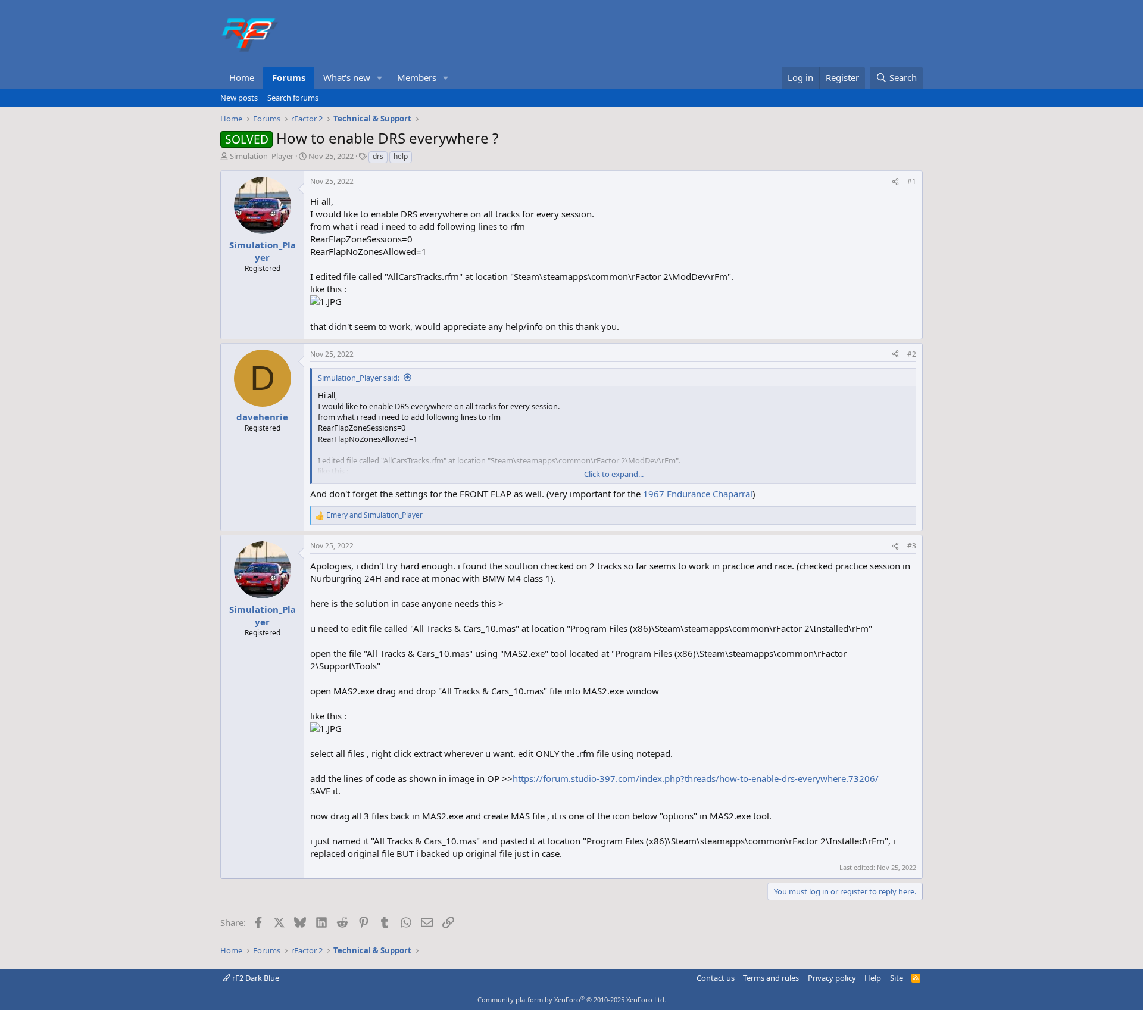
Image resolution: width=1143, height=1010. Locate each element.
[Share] (895, 182)
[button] (379, 78)
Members (416, 77)
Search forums (292, 97)
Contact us (716, 977)
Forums (288, 77)
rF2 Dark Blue (254, 977)
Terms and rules (771, 977)
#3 (911, 546)
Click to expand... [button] (614, 474)
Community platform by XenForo (571, 999)
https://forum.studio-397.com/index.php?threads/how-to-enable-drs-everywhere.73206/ (696, 778)
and (374, 515)
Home (241, 77)
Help (872, 977)
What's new (346, 77)
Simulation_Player (261, 156)
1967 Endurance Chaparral (697, 494)
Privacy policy (832, 977)
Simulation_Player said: (358, 377)
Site (896, 977)
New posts (239, 97)
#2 (911, 354)
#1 (911, 181)
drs (378, 156)
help (401, 156)
